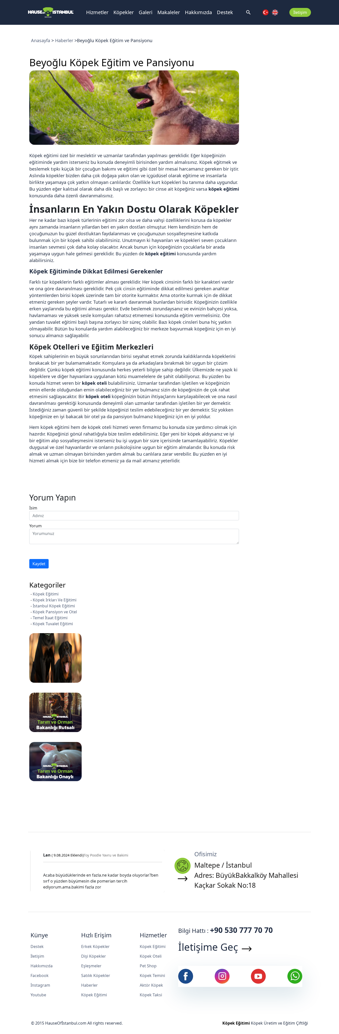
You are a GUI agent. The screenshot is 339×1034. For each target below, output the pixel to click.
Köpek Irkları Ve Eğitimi (54, 600)
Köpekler (123, 12)
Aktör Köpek (151, 985)
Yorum (35, 526)
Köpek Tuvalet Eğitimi (53, 623)
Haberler (64, 40)
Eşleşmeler (91, 966)
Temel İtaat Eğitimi (50, 617)
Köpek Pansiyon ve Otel (55, 612)
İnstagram (40, 985)
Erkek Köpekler (95, 946)
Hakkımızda (198, 12)
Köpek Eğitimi (46, 594)
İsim (33, 508)
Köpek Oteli (151, 956)
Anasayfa (40, 40)
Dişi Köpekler (93, 956)
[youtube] (258, 976)
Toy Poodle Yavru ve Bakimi (101, 855)
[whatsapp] (294, 976)
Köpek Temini (152, 975)
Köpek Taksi (151, 995)
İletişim (300, 12)
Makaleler (168, 12)
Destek (225, 12)
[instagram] (222, 976)
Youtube (38, 995)
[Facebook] (185, 976)
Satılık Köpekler (95, 975)
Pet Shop (148, 966)
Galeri (145, 12)
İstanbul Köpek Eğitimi (54, 606)
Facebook (40, 975)
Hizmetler (97, 12)
